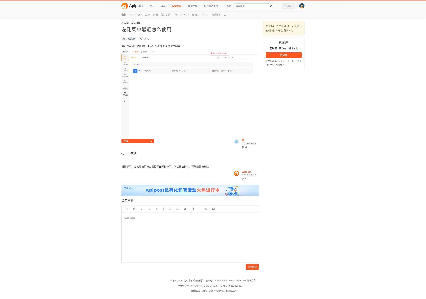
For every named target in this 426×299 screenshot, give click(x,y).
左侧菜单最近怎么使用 (146, 29)
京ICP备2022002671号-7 (235, 285)
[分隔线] (221, 209)
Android (185, 14)
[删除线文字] (157, 209)
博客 (163, 6)
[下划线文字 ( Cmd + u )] (149, 209)
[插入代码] (193, 209)
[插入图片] (213, 209)
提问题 (287, 5)
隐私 (229, 6)
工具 (226, 14)
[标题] (126, 209)
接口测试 (165, 14)
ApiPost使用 (135, 14)
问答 (126, 23)
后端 (147, 14)
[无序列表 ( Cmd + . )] (177, 209)
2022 (205, 14)
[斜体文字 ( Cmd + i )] (142, 209)
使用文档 (192, 6)
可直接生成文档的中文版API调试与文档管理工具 (213, 290)
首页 (151, 6)
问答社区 (176, 6)
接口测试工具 (211, 6)
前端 (155, 14)
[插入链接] (206, 209)
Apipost (246, 171)
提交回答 (252, 266)
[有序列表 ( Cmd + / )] (170, 209)
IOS (175, 14)
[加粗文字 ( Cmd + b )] (134, 209)
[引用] (185, 209)
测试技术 (216, 14)
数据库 (195, 14)
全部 (123, 14)
